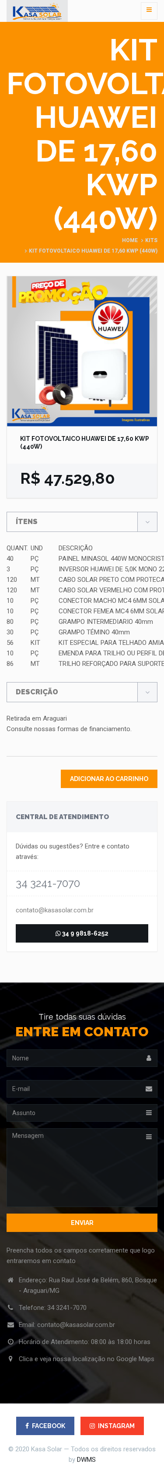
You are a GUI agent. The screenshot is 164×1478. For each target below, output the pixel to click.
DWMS (86, 1460)
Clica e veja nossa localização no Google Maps (86, 1359)
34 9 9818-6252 (84, 933)
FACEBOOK (48, 1425)
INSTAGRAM (116, 1425)
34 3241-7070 (67, 1308)
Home (130, 240)
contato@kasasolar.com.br (55, 910)
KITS (151, 240)
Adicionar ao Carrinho (109, 778)
